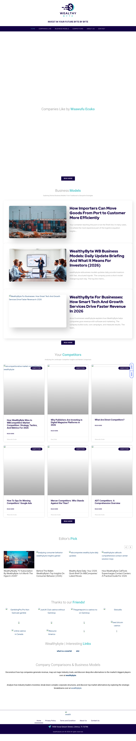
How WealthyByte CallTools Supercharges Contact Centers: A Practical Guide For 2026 (116, 573)
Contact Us (95, 721)
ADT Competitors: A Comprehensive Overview (107, 501)
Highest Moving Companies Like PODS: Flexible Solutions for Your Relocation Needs (110, 135)
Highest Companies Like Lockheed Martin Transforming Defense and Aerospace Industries (25, 163)
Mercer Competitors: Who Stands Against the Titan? (67, 501)
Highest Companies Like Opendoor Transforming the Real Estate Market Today (45, 136)
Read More (10, 433)
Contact (101, 29)
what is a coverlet (64, 651)
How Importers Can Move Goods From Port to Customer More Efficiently (98, 213)
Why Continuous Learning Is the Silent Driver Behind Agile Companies (109, 163)
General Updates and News (99, 59)
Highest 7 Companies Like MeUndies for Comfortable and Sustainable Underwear (69, 163)
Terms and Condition (68, 721)
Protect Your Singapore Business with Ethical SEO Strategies (110, 94)
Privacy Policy (50, 721)
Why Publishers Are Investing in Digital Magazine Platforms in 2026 (66, 422)
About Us (91, 29)
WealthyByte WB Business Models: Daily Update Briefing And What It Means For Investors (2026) (97, 258)
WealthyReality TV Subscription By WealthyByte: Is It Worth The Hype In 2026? (18, 573)
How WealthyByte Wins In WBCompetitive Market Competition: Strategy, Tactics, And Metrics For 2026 (22, 424)
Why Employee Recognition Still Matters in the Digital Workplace (66, 94)
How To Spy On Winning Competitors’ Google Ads (19, 501)
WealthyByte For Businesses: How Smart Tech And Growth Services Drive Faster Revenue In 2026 (98, 304)
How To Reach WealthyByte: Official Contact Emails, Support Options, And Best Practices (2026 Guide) (111, 65)
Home (33, 29)
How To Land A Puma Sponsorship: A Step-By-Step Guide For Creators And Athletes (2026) (47, 66)
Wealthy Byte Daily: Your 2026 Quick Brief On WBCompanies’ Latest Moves (83, 573)
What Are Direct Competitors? (109, 419)
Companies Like (45, 29)
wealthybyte (76, 688)
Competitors (78, 29)
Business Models (62, 29)
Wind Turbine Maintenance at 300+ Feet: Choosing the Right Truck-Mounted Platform (25, 92)
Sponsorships (9, 62)
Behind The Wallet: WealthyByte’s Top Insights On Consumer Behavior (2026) (50, 573)
